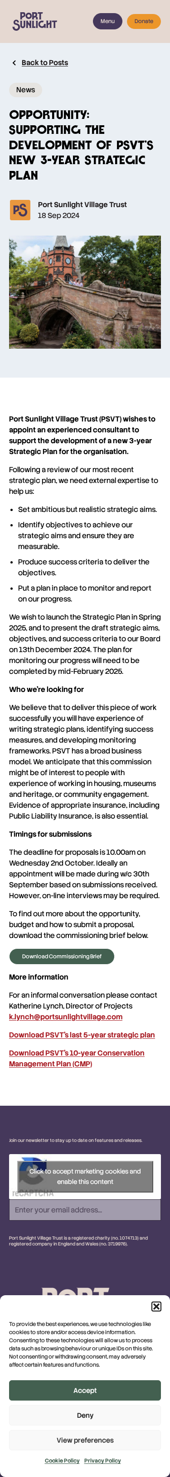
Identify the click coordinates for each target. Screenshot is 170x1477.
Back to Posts (45, 62)
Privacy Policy (102, 1460)
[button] (156, 1306)
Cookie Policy (62, 1460)
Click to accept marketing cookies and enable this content (85, 1176)
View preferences (85, 1440)
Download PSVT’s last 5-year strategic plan (82, 1035)
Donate (144, 21)
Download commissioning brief (62, 956)
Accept (85, 1390)
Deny (85, 1415)
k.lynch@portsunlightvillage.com (65, 1017)
